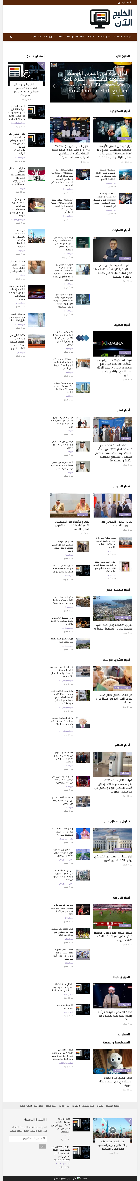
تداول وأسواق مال (117, 821)
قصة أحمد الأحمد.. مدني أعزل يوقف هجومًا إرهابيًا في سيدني (62, 800)
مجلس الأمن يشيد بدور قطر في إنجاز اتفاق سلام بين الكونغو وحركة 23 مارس (62, 422)
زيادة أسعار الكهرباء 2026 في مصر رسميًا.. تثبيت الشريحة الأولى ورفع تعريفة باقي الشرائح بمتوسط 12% (62, 697)
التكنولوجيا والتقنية (116, 1042)
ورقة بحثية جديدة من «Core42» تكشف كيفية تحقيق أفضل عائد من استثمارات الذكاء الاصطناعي (63, 244)
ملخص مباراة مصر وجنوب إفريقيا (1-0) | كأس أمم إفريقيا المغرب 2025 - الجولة (113, 936)
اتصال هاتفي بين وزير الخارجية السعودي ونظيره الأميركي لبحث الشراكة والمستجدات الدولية (17, 143)
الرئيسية (127, 37)
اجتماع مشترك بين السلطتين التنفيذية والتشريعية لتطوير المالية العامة (72, 525)
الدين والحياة (49, 37)
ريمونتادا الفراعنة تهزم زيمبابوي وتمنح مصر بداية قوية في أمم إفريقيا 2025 (62, 909)
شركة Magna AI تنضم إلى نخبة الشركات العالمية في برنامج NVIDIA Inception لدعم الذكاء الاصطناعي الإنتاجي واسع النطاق (114, 367)
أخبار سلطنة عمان (118, 589)
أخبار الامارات (20, 303)
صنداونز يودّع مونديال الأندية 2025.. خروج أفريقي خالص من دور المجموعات (26, 90)
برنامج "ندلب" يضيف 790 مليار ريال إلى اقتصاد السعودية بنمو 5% (62, 832)
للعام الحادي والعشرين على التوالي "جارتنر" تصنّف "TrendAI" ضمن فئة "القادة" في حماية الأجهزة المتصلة (112, 271)
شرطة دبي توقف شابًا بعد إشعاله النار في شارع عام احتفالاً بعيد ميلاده (17, 292)
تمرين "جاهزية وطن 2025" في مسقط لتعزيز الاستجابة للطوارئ (113, 626)
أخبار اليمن (21, 251)
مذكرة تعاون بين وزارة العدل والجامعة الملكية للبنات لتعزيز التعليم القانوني (17, 341)
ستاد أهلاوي (50, 1106)
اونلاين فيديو (26, 1106)
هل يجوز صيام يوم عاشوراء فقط (65, 1006)
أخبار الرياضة (121, 897)
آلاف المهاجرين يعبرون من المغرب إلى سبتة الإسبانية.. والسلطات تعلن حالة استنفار (61, 671)
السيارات (124, 1034)
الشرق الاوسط (103, 37)
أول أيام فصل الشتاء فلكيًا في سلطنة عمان (62, 640)
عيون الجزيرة (35, 37)
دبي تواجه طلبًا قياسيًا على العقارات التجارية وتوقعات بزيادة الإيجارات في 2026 (62, 875)
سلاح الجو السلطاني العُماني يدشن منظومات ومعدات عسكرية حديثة (62, 600)
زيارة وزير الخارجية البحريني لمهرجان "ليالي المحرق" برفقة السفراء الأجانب (62, 546)
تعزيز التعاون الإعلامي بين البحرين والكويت (116, 523)
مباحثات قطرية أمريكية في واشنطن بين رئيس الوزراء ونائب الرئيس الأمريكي (63, 757)
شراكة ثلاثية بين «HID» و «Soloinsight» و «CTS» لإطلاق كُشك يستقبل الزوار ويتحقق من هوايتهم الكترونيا (113, 786)
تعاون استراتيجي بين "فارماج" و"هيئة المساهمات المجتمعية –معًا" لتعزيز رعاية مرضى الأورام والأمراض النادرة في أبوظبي (94, 82)
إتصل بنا (100, 1106)
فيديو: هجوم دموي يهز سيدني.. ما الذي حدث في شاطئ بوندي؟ (62, 779)
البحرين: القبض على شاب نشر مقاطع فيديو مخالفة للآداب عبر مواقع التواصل (62, 569)
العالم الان (90, 37)
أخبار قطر (22, 188)
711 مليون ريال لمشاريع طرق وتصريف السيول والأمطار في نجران (63, 853)
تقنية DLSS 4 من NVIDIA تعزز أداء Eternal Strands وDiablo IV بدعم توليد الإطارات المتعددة (62, 1054)
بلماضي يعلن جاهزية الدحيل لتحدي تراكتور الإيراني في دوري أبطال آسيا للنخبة (62, 954)
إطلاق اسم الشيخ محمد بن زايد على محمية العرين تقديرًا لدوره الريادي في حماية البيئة (104, 566)
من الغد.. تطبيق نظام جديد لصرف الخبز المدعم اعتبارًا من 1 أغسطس (114, 698)
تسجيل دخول (124, 2)
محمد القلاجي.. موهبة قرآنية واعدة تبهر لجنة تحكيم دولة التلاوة (115, 1015)
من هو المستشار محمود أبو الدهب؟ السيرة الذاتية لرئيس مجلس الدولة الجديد (62, 722)
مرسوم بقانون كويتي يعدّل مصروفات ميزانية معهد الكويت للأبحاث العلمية (63, 387)
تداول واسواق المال (75, 37)
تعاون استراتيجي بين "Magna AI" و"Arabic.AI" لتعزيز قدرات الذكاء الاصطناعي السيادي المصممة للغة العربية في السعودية (62, 177)
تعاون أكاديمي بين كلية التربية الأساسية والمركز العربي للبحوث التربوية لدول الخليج (62, 363)
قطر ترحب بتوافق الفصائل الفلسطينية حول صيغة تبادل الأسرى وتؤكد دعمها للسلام (17, 176)
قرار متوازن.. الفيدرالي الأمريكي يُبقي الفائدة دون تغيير (113, 858)
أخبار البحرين (21, 352)
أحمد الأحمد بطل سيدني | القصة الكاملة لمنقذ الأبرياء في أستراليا (16, 266)
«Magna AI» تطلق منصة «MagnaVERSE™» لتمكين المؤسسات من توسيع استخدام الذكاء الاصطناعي (62, 206)
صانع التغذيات (88, 1106)
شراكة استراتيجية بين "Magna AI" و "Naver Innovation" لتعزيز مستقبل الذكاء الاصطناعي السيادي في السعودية (104, 200)
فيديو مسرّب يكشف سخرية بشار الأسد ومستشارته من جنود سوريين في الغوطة (17, 207)
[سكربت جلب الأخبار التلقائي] (66, 1178)
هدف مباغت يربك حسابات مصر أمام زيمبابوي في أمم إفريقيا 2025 (62, 932)
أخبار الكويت (122, 324)
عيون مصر (38, 1106)
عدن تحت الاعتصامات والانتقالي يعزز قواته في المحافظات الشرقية (18, 238)
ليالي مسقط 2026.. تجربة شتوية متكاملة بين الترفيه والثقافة (62, 621)
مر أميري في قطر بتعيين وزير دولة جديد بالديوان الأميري (62, 444)
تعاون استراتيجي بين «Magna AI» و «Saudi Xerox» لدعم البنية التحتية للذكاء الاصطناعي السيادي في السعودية (71, 151)
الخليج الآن (117, 37)
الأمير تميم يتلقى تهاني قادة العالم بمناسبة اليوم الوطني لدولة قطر (62, 465)
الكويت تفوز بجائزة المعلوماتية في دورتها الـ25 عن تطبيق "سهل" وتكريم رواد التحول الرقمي (63, 338)
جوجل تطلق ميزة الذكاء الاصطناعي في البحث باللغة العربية (115, 1081)
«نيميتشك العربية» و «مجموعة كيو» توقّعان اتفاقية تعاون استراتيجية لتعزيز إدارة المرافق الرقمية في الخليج (62, 301)
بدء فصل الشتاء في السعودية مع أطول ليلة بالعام (17, 317)
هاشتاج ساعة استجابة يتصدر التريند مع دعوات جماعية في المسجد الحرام (62, 987)
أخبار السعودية (20, 157)
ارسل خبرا (76, 1106)
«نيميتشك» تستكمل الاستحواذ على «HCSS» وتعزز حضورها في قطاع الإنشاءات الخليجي (105, 174)
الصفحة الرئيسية (113, 1106)
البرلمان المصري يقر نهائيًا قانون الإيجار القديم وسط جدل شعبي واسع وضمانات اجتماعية (16, 112)
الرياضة (60, 37)
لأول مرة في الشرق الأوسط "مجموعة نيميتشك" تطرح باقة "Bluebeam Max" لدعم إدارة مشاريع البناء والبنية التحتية (114, 151)
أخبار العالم (21, 275)
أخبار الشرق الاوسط (18, 123)
